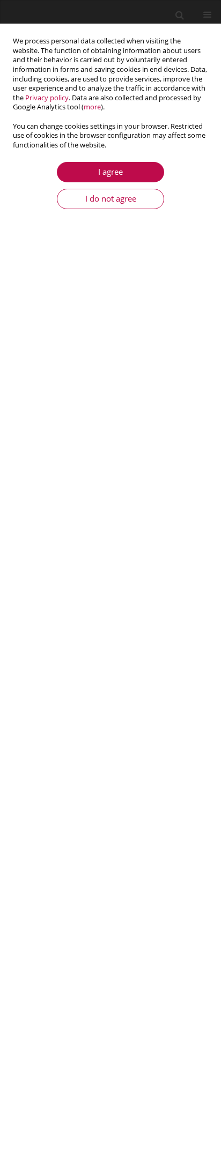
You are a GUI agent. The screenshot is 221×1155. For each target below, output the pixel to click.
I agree (110, 171)
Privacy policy (47, 97)
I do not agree (110, 198)
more (92, 107)
